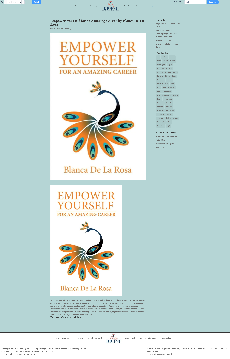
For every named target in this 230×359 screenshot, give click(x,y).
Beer (159, 61)
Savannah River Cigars (165, 144)
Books (52, 29)
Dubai (174, 76)
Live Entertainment (164, 95)
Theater (169, 114)
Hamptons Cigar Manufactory (168, 136)
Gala (158, 87)
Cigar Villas (160, 140)
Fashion (169, 80)
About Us (65, 338)
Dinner (167, 76)
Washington (161, 122)
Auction (164, 57)
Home (77, 6)
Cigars (170, 65)
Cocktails (160, 68)
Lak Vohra (160, 147)
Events (85, 6)
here (79, 317)
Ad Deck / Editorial (94, 338)
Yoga (168, 126)
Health (159, 91)
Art (158, 57)
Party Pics (169, 107)
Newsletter (178, 2)
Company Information (148, 338)
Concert (160, 72)
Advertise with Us (143, 6)
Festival (160, 84)
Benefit (165, 61)
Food (172, 84)
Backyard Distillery (163, 40)
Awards (172, 57)
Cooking (168, 72)
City (1, 2)
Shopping (160, 114)
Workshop (160, 126)
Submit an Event (78, 338)
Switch (36, 2)
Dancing (160, 76)
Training (160, 118)
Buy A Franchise (131, 338)
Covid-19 (59, 29)
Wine (169, 122)
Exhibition (160, 80)
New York (160, 103)
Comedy (169, 68)
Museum (175, 95)
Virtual (175, 118)
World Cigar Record (164, 30)
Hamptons (171, 87)
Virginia (168, 118)
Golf (164, 87)
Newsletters (129, 6)
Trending (93, 6)
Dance (175, 72)
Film (166, 84)
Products (160, 110)
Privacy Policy (165, 338)
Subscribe (213, 2)
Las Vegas (167, 91)
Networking (168, 99)
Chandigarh (161, 65)
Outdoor (160, 107)
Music (159, 99)
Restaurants (170, 110)
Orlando (169, 103)
